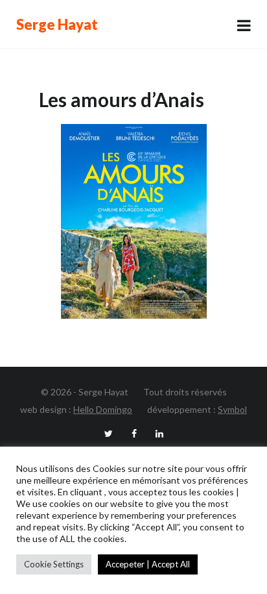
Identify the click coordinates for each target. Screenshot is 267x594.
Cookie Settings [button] (54, 564)
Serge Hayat (57, 24)
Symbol (232, 409)
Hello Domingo (102, 409)
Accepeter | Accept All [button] (148, 564)
